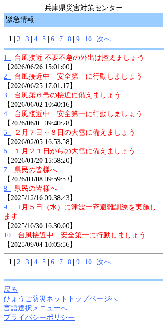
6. (7, 151)
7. (7, 169)
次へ (104, 39)
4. (7, 113)
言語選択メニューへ (36, 308)
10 (88, 39)
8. (7, 188)
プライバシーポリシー (39, 317)
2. (7, 76)
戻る (11, 289)
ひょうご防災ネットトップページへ (61, 298)
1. (7, 57)
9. (7, 207)
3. (7, 95)
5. (7, 132)
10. (9, 235)
